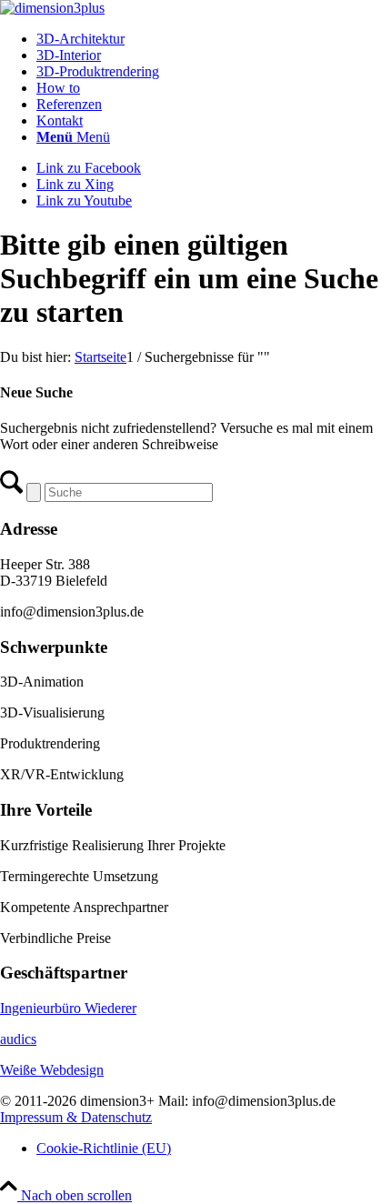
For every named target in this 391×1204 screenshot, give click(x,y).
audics (18, 1039)
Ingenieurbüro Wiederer (68, 1008)
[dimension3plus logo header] (52, 7)
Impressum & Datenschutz (76, 1117)
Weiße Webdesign (52, 1070)
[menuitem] (213, 39)
